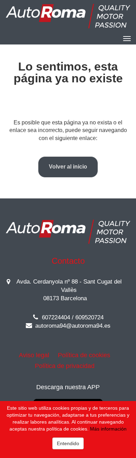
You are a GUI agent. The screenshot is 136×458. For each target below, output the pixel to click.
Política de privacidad (65, 365)
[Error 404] (68, 16)
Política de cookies (84, 355)
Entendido (68, 443)
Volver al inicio (68, 167)
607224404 (55, 317)
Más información (108, 429)
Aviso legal (34, 355)
